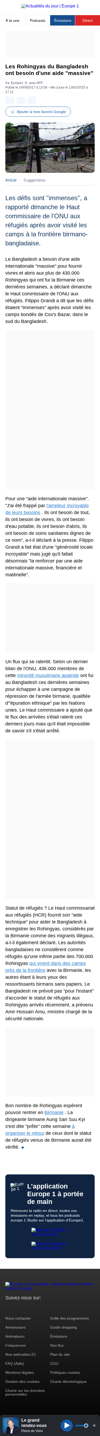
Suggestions (34, 180)
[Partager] (9, 100)
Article (11, 180)
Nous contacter (18, 1318)
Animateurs (15, 1336)
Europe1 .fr (19, 83)
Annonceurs (15, 1327)
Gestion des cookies (22, 1381)
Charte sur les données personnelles (25, 1392)
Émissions (62, 20)
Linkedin (54, 1307)
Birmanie (54, 1112)
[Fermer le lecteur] (94, 1425)
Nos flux (57, 1345)
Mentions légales (19, 1372)
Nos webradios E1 (20, 1354)
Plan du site (60, 1354)
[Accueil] (50, 6)
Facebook (26, 1307)
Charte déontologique (68, 1381)
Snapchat (45, 1307)
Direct (88, 20)
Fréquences (15, 1345)
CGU (54, 1363)
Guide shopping (63, 1327)
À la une (12, 20)
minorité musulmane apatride (48, 675)
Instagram (17, 1307)
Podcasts (37, 20)
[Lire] (67, 1425)
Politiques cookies (65, 1372)
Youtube (36, 1307)
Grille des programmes (69, 1318)
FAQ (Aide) (14, 1363)
